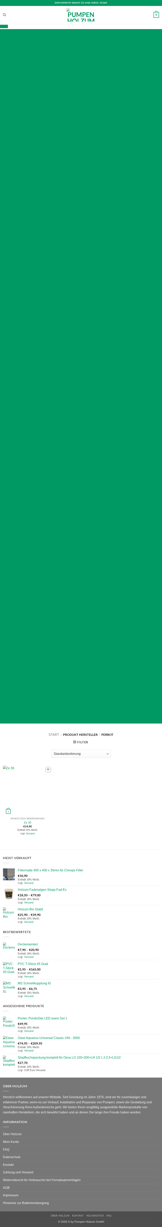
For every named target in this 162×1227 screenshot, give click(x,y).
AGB (6, 1187)
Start (54, 734)
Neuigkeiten (95, 1215)
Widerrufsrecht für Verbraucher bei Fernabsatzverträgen (42, 1180)
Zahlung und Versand (18, 1172)
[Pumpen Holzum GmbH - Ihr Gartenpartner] (81, 15)
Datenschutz (12, 1157)
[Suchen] (4, 15)
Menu (4, 26)
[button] (156, 15)
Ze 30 (27, 822)
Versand (30, 833)
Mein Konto (11, 1141)
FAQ (6, 1149)
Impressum (10, 1195)
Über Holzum (12, 1134)
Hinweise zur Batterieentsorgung (26, 1203)
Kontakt (8, 1164)
